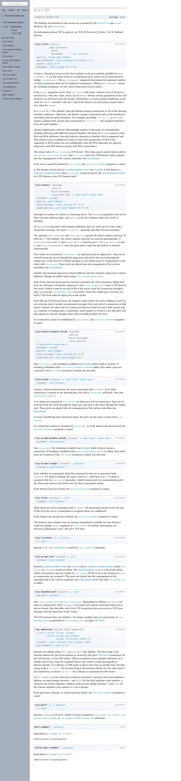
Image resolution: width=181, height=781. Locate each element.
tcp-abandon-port (62, 292)
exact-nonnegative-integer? (72, 60)
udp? (87, 642)
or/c (53, 67)
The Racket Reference (14, 16)
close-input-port (72, 602)
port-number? (55, 201)
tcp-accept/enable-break (51, 438)
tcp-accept (40, 155)
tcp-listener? (80, 54)
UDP (20, 33)
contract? (58, 727)
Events (97, 169)
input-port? (81, 195)
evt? (73, 556)
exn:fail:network (95, 164)
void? (67, 498)
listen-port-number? (59, 57)
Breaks (86, 363)
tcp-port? (54, 595)
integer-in (55, 734)
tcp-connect (43, 185)
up (18, 10)
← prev (11, 10)
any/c (50, 63)
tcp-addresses (49, 80)
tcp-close (78, 155)
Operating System (16, 22)
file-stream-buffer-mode (89, 276)
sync (122, 573)
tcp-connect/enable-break (51, 331)
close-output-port (94, 285)
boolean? (79, 463)
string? (61, 67)
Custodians (92, 158)
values (51, 633)
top (3, 10)
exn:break (55, 370)
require (40, 17)
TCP (19, 30)
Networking (16, 27)
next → (25, 10)
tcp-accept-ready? (57, 155)
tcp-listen (42, 44)
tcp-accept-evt (45, 556)
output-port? (96, 195)
